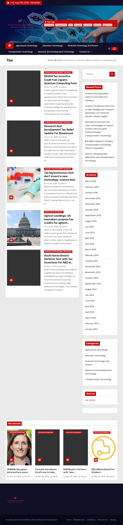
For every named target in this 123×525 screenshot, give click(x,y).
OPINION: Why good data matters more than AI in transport (96, 97)
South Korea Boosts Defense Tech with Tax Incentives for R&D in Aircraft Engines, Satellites (58, 262)
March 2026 (90, 181)
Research (97, 25)
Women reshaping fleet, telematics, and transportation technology (99, 157)
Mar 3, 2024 (52, 266)
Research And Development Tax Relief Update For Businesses (59, 130)
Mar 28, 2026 (72, 476)
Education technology (53, 45)
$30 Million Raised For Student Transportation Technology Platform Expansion (99, 144)
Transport (78, 25)
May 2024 (89, 306)
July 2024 (89, 295)
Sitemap (113, 520)
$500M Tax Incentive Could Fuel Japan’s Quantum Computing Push (60, 80)
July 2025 (89, 226)
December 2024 (93, 266)
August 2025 (91, 221)
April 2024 (90, 312)
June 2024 (90, 300)
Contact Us (84, 52)
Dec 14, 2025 (52, 87)
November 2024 (92, 272)
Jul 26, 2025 (52, 183)
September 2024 (93, 283)
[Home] (9, 46)
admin (64, 87)
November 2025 (92, 204)
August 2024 (91, 289)
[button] (109, 48)
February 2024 (92, 323)
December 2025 (92, 198)
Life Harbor (90, 400)
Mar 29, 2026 (44, 476)
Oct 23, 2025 (52, 137)
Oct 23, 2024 (53, 226)
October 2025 (91, 209)
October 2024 (91, 278)
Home (50, 60)
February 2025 (92, 255)
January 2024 (91, 329)
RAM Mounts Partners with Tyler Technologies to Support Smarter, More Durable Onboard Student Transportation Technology (99, 129)
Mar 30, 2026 (16, 476)
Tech (70, 25)
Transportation (61, 25)
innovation (88, 25)
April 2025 (89, 244)
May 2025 (89, 238)
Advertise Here (79, 520)
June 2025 (90, 232)
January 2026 (91, 192)
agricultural (107, 25)
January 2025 (91, 261)
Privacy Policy (102, 520)
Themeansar (52, 520)
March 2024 (90, 317)
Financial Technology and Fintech (83, 45)
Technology (49, 25)
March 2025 (90, 249)
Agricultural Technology (26, 45)
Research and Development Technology (56, 52)
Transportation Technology (20, 52)
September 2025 (93, 215)
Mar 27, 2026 (100, 476)
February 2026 (92, 187)
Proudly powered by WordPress (18, 520)
